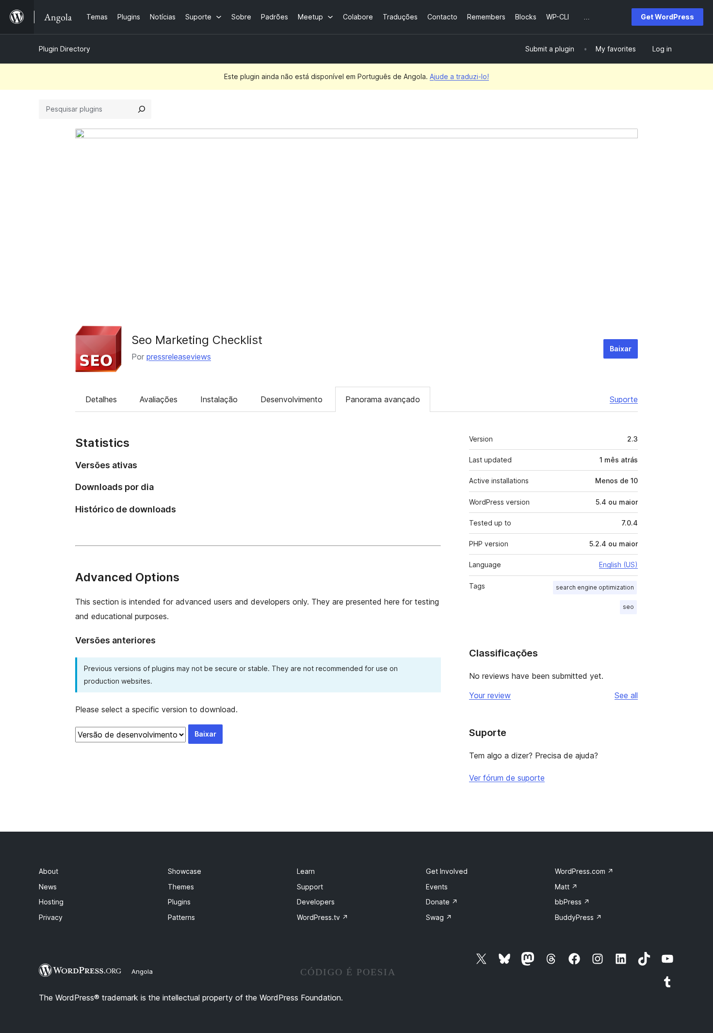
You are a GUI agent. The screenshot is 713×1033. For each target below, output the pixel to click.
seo (628, 606)
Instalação (219, 399)
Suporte (624, 399)
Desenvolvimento (291, 399)
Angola (142, 971)
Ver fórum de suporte (507, 778)
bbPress (572, 902)
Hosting (51, 902)
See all (626, 695)
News (48, 887)
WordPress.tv (322, 917)
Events (437, 887)
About (48, 871)
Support (310, 887)
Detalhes (101, 399)
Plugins (179, 902)
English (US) (618, 564)
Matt (566, 887)
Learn (306, 871)
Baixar (621, 348)
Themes (181, 887)
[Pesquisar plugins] (141, 109)
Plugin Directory (64, 49)
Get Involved (447, 871)
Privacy (51, 917)
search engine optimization (595, 587)
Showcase (184, 871)
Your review (490, 695)
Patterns (181, 917)
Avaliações (159, 399)
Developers (316, 902)
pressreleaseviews (178, 356)
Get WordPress (667, 17)
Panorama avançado (382, 399)
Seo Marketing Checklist (196, 340)
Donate (442, 902)
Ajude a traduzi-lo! (459, 76)
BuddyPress (578, 917)
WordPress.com (584, 871)
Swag (439, 917)
